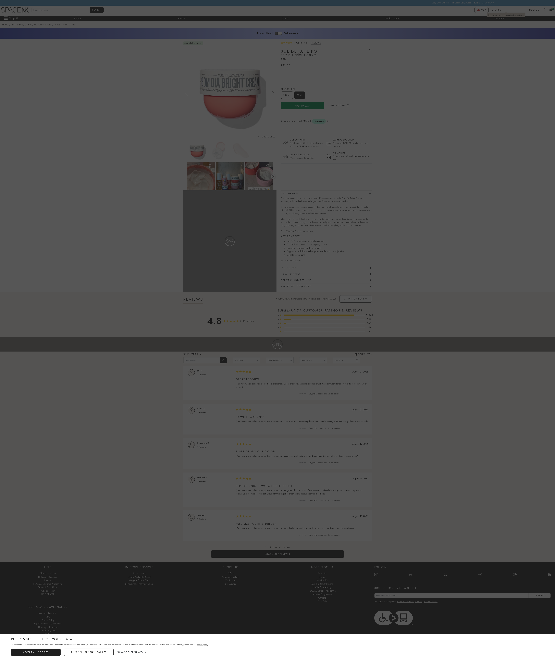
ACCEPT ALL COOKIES (36, 652)
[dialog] (277, 647)
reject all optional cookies (88, 652)
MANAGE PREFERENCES (130, 652)
